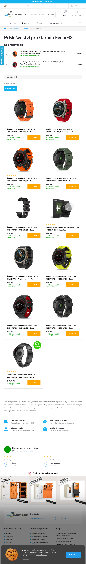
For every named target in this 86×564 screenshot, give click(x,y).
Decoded (9, 540)
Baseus (8, 533)
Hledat (51, 14)
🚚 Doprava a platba (10, 6)
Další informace (41, 555)
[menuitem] (11, 23)
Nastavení (25, 559)
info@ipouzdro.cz (39, 519)
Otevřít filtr (10, 89)
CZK (75, 6)
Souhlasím (74, 554)
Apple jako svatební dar (63, 541)
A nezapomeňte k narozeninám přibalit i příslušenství (66, 535)
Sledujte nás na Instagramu (45, 473)
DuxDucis (9, 543)
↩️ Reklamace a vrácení (40, 537)
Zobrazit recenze (28, 451)
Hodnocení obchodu (38, 540)
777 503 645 (62, 519)
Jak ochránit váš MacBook (64, 539)
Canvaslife (9, 537)
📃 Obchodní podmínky (40, 543)
